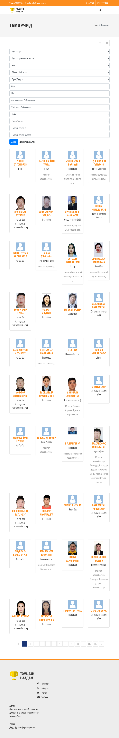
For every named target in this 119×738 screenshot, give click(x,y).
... (83, 644)
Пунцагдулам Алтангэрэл (20, 254)
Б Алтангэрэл (72, 443)
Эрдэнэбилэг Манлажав (72, 213)
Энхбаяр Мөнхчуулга (46, 512)
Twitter (43, 693)
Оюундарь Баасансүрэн (20, 553)
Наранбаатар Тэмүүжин (46, 553)
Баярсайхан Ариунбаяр (98, 506)
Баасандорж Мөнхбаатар (99, 445)
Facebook (44, 683)
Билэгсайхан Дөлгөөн (72, 162)
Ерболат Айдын (72, 309)
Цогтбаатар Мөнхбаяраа (46, 351)
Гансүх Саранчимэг (72, 558)
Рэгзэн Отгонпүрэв (20, 162)
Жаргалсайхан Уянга (46, 162)
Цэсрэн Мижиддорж (99, 351)
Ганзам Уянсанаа (46, 254)
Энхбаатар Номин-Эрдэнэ (46, 618)
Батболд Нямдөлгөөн (73, 260)
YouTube (44, 697)
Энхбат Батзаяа (72, 505)
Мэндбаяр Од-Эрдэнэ (46, 213)
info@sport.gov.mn (39, 3)
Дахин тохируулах (27, 142)
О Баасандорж (99, 610)
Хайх (13, 141)
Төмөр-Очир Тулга (20, 311)
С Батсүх (72, 350)
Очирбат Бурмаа (20, 616)
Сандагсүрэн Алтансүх (20, 351)
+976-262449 (18, 3)
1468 (89, 644)
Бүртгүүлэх (102, 3)
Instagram (44, 688)
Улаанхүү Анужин (46, 311)
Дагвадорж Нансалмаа (98, 260)
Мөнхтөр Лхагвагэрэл (20, 394)
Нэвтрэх (90, 3)
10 (78, 644)
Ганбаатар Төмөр (46, 437)
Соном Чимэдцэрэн (99, 207)
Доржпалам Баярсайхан (98, 305)
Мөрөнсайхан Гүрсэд (20, 439)
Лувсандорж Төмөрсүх (99, 162)
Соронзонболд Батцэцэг (20, 512)
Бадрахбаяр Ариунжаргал (46, 394)
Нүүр (96, 25)
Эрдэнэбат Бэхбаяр (20, 213)
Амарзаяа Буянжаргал (72, 394)
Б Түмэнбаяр (99, 386)
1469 (95, 644)
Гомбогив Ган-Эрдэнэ (99, 558)
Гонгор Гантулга (72, 610)
